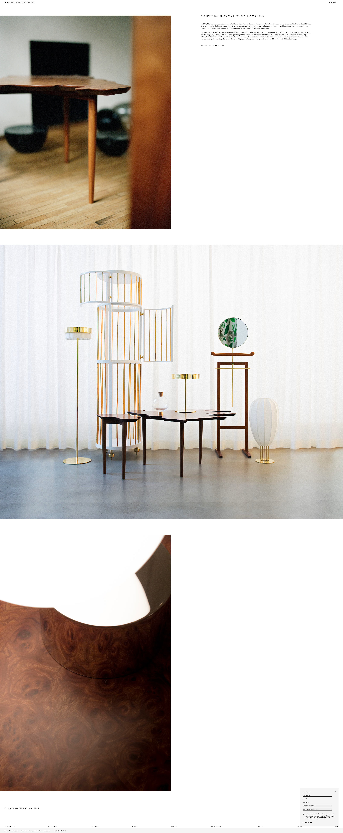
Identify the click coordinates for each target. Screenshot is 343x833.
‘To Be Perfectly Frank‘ (239, 26)
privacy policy (46, 830)
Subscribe (307, 822)
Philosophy (9, 826)
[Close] (335, 791)
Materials (52, 826)
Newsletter (215, 826)
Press (174, 826)
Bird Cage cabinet (290, 37)
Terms (135, 826)
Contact (95, 826)
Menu (332, 2)
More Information (212, 45)
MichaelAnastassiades (19, 2)
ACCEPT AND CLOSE (60, 830)
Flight (240, 39)
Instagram (259, 826)
